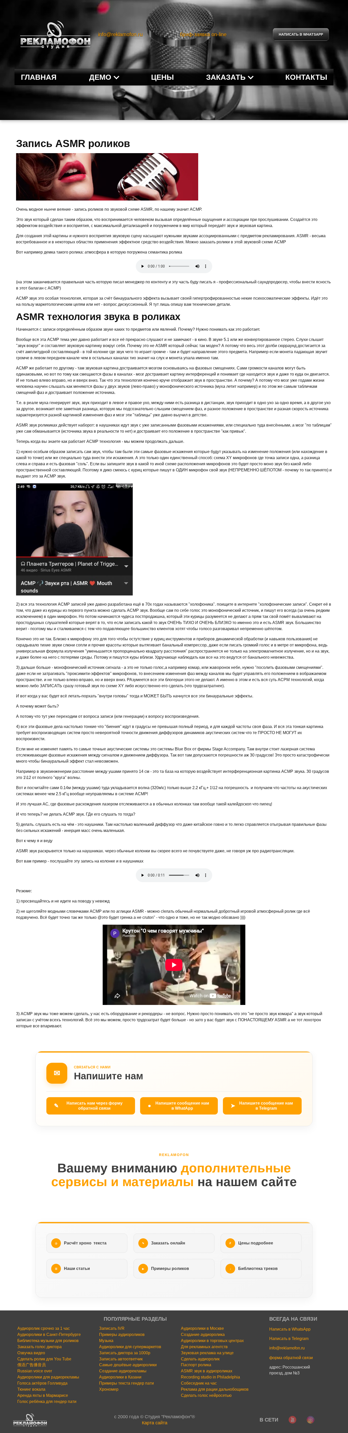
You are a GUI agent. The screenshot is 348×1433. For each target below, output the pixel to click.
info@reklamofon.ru (120, 34)
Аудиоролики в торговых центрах (212, 1340)
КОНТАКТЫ (306, 77)
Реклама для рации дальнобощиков (215, 1389)
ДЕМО (100, 77)
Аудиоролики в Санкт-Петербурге (49, 1334)
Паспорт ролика (196, 1365)
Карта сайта (154, 1422)
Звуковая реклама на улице (207, 1353)
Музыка (106, 1340)
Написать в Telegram (289, 1338)
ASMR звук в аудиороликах (206, 1371)
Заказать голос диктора (39, 1347)
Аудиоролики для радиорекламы (48, 1377)
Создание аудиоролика (203, 1334)
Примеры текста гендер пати (126, 1383)
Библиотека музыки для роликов (48, 1340)
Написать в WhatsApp (290, 1329)
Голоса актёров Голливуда (42, 1383)
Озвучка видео (31, 1353)
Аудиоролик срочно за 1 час (43, 1328)
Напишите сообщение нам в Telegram (262, 1105)
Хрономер (108, 1389)
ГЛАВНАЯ (39, 77)
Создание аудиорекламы (122, 1371)
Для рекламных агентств (204, 1347)
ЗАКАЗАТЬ (226, 77)
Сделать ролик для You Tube (44, 1359)
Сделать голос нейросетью (206, 1395)
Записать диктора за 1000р (124, 1353)
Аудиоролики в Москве (202, 1328)
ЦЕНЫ (162, 77)
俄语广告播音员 (31, 1365)
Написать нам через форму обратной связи (88, 1105)
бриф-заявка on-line (203, 34)
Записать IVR (112, 1328)
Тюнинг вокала (31, 1389)
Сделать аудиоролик (200, 1359)
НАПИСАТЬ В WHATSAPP (301, 34)
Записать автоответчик (121, 1359)
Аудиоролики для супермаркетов (130, 1347)
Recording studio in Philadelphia (210, 1377)
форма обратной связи (291, 1358)
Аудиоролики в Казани (120, 1377)
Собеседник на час (199, 1383)
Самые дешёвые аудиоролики (128, 1365)
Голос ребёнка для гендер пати (46, 1401)
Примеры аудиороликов (122, 1334)
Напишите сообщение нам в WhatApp (178, 1105)
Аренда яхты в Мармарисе (42, 1395)
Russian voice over (34, 1371)
